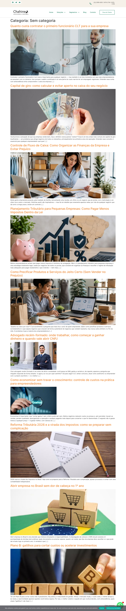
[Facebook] (12, 2)
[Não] (123, 608)
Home (51, 12)
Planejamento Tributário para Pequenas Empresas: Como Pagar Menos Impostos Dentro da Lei (59, 210)
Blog (84, 12)
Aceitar (102, 608)
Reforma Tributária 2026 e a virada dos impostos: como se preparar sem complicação (60, 426)
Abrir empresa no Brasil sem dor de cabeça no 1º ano (47, 486)
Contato (93, 12)
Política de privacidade (113, 608)
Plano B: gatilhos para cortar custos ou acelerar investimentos (53, 545)
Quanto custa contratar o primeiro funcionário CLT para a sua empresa (59, 26)
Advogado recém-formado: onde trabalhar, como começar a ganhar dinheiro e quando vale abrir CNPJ (57, 336)
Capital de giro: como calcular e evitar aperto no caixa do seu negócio (59, 86)
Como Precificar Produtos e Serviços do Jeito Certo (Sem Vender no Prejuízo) (58, 273)
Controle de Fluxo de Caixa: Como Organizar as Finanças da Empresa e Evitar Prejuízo (59, 147)
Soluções (60, 12)
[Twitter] (16, 2)
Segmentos (73, 12)
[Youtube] (19, 2)
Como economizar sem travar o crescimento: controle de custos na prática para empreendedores (62, 381)
